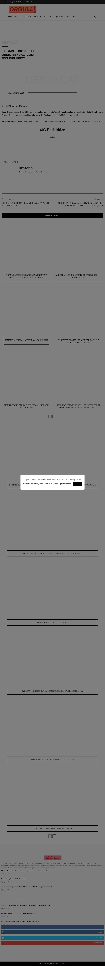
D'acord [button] (77, 484)
